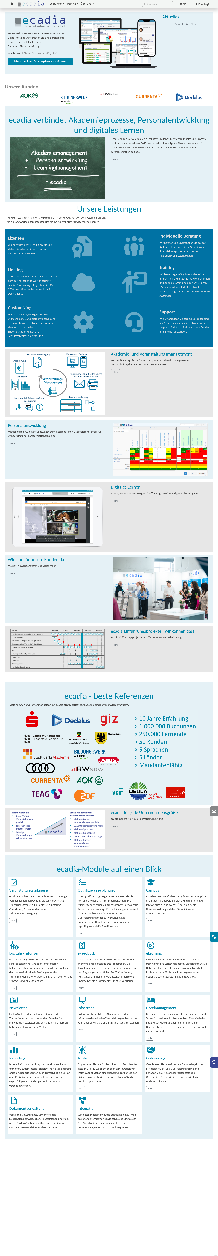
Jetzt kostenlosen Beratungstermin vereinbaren (40, 61)
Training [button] (71, 4)
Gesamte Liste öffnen (186, 24)
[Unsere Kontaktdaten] (214, 939)
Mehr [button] (115, 159)
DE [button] (184, 4)
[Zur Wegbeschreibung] (214, 1065)
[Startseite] (31, 4)
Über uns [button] (86, 4)
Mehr (13, 920)
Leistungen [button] (56, 4)
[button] (6, 4)
